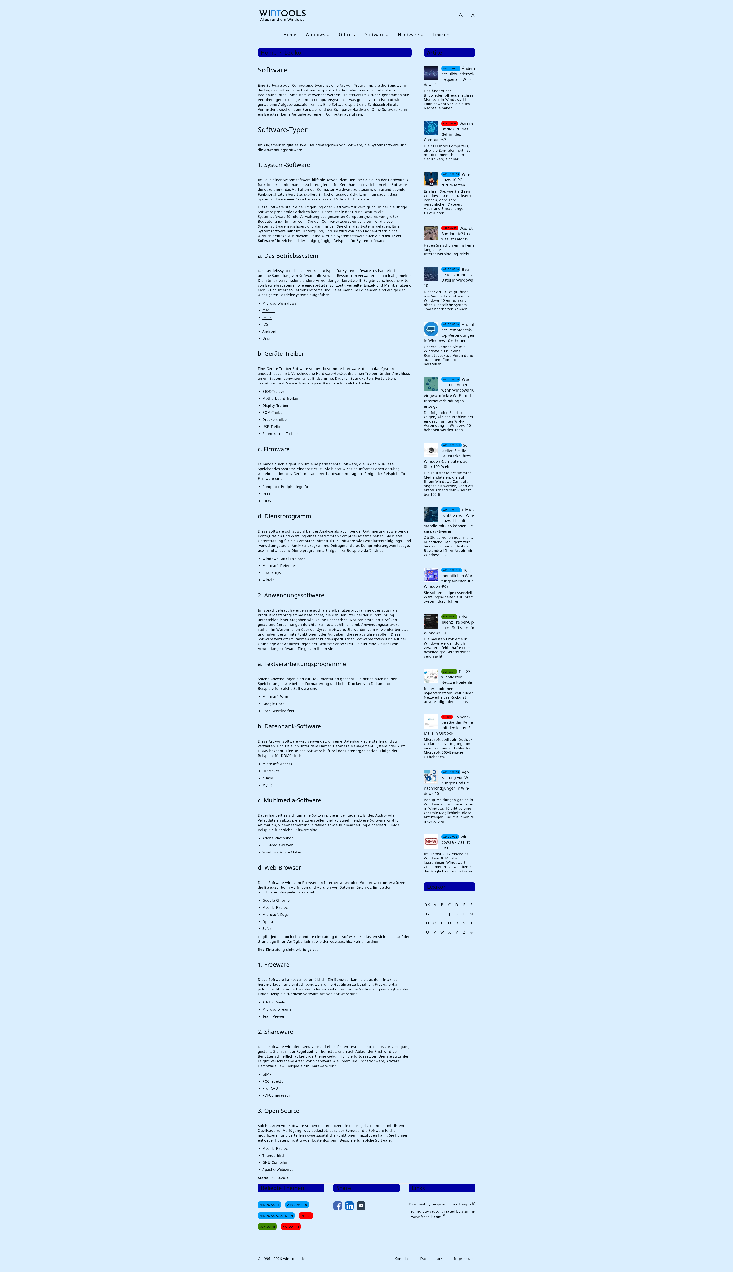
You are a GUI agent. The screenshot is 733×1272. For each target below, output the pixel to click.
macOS (268, 310)
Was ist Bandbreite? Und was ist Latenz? (457, 234)
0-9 (427, 904)
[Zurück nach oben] (723, 1262)
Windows (315, 34)
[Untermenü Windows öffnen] (327, 35)
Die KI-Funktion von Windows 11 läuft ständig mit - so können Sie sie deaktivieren (449, 520)
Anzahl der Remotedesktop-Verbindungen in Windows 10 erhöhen (449, 332)
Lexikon (441, 34)
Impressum (464, 1258)
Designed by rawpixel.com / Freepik (440, 1204)
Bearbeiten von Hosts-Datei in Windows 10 (448, 277)
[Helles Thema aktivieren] (473, 15)
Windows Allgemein (276, 1215)
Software (374, 34)
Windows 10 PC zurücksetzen (455, 180)
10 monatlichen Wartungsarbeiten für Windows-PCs (448, 578)
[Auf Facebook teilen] (337, 1206)
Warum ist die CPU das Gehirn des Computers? (448, 131)
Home (289, 34)
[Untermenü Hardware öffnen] (421, 35)
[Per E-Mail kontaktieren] (361, 1206)
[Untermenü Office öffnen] (354, 35)
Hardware (408, 34)
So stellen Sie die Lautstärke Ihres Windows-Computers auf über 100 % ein (447, 456)
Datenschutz (431, 1258)
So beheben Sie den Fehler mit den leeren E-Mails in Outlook (449, 725)
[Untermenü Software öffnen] (386, 35)
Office (345, 34)
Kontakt (401, 1258)
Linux (267, 317)
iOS (265, 324)
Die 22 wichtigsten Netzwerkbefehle (456, 677)
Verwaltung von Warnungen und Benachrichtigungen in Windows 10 (448, 783)
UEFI (266, 493)
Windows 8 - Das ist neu (455, 842)
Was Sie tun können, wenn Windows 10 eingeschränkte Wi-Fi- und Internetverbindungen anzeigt (449, 393)
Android (269, 331)
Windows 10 (297, 1205)
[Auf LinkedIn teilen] (349, 1206)
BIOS (266, 500)
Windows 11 (269, 1205)
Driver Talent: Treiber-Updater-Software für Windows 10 (449, 624)
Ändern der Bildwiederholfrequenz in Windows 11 (449, 76)
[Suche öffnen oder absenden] (460, 15)
